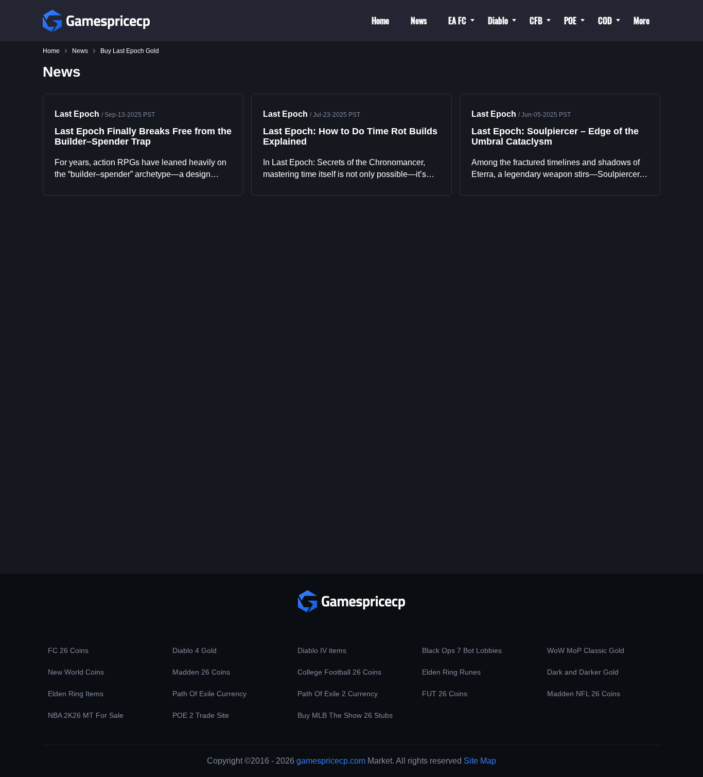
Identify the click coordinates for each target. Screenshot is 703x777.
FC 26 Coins (68, 650)
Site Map (480, 760)
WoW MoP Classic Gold (585, 650)
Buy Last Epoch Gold (129, 51)
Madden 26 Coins (201, 672)
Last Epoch (77, 114)
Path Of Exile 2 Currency (337, 694)
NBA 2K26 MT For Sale (86, 715)
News (419, 20)
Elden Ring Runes (451, 672)
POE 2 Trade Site (200, 715)
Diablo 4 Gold (194, 650)
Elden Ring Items (75, 694)
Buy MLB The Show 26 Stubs (345, 715)
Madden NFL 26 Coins (583, 694)
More (641, 20)
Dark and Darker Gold (583, 672)
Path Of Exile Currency (209, 694)
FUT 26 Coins (444, 694)
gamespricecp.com (330, 760)
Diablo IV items (321, 650)
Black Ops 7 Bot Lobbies (462, 650)
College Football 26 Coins (339, 672)
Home (380, 20)
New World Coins (76, 672)
